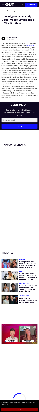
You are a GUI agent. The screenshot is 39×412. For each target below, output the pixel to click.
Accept (19, 409)
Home (3, 11)
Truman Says (11, 11)
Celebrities (24, 283)
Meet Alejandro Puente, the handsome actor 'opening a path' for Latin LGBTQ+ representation (28, 289)
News (21, 271)
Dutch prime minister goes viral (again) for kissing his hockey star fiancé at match (28, 264)
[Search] (22, 4)
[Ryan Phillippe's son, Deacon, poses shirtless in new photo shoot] (10, 299)
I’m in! (19, 126)
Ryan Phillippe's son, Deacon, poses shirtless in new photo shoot (28, 300)
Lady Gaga (30, 45)
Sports (22, 259)
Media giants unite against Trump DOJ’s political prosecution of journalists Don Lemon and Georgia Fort (28, 277)
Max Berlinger (13, 37)
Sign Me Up (31, 4)
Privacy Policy (28, 402)
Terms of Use (4, 404)
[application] (19, 334)
